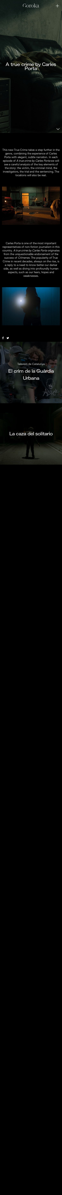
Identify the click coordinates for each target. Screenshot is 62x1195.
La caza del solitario (31, 434)
